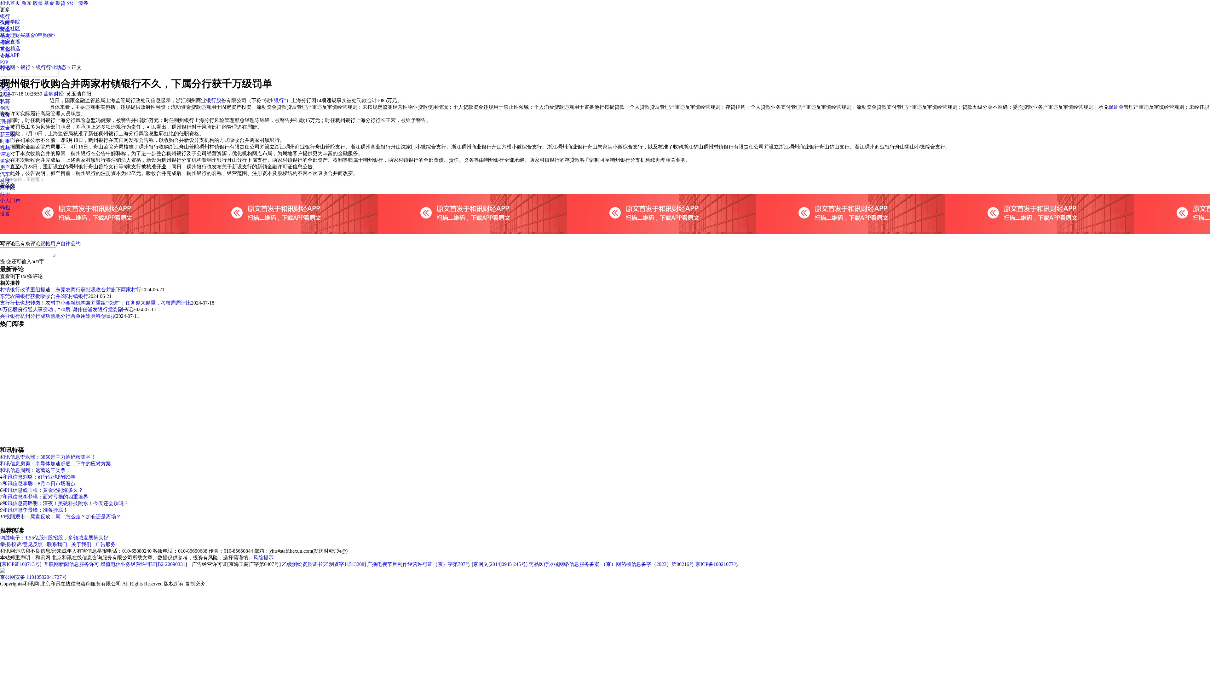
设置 (5, 214)
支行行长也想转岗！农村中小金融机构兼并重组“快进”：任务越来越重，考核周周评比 (95, 303)
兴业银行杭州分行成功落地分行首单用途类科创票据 (58, 316)
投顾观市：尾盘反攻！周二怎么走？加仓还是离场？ (63, 516)
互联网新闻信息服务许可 (71, 564)
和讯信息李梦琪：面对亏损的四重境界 (45, 496)
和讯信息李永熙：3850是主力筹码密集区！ (48, 457)
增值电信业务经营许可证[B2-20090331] (144, 564)
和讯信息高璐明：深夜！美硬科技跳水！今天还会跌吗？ (66, 503)
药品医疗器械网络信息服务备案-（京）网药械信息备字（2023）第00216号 (611, 564)
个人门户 (10, 200)
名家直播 (10, 41)
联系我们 (57, 544)
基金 (49, 3)
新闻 (26, 3)
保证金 (1116, 107)
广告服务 (105, 544)
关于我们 (81, 544)
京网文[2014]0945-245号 (499, 564)
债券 (83, 3)
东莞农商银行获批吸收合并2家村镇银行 (44, 296)
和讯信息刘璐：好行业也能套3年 (39, 477)
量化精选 (10, 48)
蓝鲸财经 (53, 93)
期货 (60, 3)
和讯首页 (10, 3)
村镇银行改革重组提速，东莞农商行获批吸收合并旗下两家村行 (70, 289)
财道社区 (10, 28)
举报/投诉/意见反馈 (21, 544)
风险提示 (263, 557)
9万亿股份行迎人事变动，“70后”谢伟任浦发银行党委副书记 (66, 309)
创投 (5, 108)
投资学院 (10, 22)
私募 (5, 101)
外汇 (72, 3)
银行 (5, 16)
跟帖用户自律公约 (60, 243)
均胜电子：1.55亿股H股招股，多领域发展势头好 (54, 537)
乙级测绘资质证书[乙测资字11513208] (324, 564)
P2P (4, 62)
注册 (5, 194)
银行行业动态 (51, 67)
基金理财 (10, 35)
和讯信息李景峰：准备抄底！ (35, 510)
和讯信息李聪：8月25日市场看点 (39, 483)
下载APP (10, 55)
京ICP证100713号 (21, 564)
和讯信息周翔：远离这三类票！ (35, 470)
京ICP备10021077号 (717, 564)
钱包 (5, 207)
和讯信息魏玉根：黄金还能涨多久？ (43, 490)
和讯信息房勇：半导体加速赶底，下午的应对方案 (55, 463)
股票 (38, 3)
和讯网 (7, 67)
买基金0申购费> (38, 35)
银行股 (213, 100)
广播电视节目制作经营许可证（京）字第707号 (418, 564)
